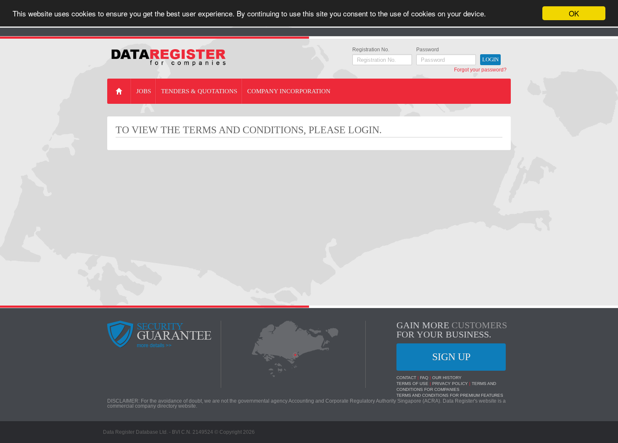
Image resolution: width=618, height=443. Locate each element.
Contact (406, 377)
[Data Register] (168, 57)
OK (574, 13)
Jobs (143, 91)
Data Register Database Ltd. (135, 432)
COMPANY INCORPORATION (288, 91)
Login (490, 59)
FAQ (424, 377)
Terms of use (412, 383)
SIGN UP (451, 356)
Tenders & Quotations (199, 91)
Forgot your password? (480, 70)
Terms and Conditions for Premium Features (449, 395)
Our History (447, 377)
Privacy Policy (450, 383)
